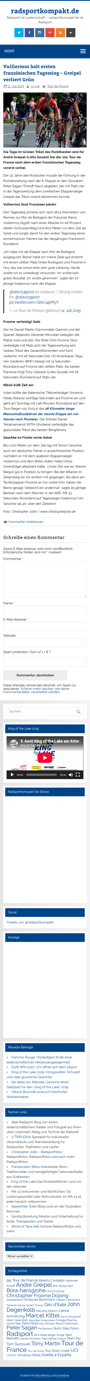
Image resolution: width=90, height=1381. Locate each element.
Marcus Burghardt (71, 1316)
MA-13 (16, 1192)
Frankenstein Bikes (25, 1167)
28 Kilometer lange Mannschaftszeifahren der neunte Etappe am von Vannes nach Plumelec (41, 414)
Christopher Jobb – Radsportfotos (36, 1152)
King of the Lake (23, 1182)
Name (9, 603)
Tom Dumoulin (18, 1344)
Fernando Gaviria (16, 1305)
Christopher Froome (29, 1295)
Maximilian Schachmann (42, 1320)
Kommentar (13, 559)
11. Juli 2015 (71, 310)
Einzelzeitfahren (15, 1299)
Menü (9, 51)
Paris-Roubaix (47, 1323)
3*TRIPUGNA (21, 1137)
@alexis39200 (22, 292)
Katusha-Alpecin (47, 1310)
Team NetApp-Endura (54, 1338)
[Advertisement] (45, 990)
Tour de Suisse (36, 1351)
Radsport (20, 1333)
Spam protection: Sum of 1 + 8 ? (26, 652)
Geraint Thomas (34, 1305)
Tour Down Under (57, 1350)
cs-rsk (35, 86)
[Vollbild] (78, 775)
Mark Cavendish (17, 1320)
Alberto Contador (52, 1280)
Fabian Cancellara (68, 1299)
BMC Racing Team (63, 1286)
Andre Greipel (34, 1285)
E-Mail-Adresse (15, 619)
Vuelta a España (56, 1354)
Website (9, 635)
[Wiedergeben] (12, 775)
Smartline (62, 1375)
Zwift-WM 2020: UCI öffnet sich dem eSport (44, 1067)
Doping (60, 1295)
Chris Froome (55, 1291)
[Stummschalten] (71, 775)
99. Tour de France (22, 1280)
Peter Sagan (22, 1327)
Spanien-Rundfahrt (30, 1338)
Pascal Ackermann (66, 1323)
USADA (11, 1355)
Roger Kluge (56, 1335)
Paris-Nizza (30, 1323)
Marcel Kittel (43, 1315)
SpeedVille (19, 1206)
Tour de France (57, 86)
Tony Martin (46, 1343)
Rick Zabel (40, 1335)
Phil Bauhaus (45, 1328)
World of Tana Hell (25, 1226)
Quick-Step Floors (66, 1328)
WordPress (42, 1375)
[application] (45, 757)
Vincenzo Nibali (29, 1355)
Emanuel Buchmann (39, 1300)
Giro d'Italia (55, 1304)
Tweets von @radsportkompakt (30, 922)
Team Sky (74, 1338)
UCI (74, 1350)
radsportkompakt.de (45, 10)
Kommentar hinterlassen (26, 522)
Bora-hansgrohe (26, 1290)
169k (14, 1122)
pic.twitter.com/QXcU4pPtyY (34, 302)
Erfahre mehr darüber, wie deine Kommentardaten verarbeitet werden (36, 690)
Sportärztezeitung (24, 1216)
